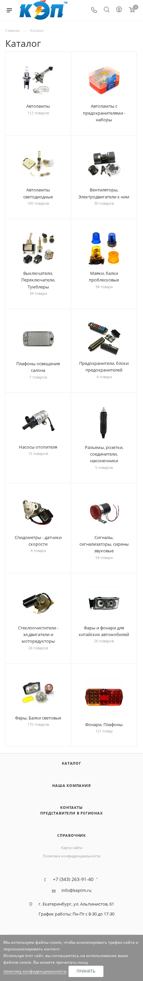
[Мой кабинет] (119, 10)
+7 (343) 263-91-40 (73, 879)
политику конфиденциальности (35, 971)
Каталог (71, 763)
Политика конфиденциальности (71, 855)
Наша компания (71, 785)
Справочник (71, 835)
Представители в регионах (71, 813)
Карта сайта (71, 847)
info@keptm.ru (76, 890)
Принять (85, 971)
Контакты (71, 807)
